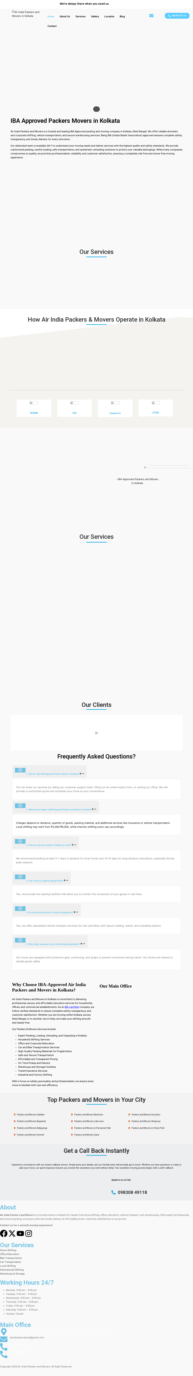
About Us (65, 16)
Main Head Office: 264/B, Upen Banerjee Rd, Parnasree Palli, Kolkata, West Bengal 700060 (59, 1329)
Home (50, 16)
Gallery (95, 16)
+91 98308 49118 (19, 1345)
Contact (52, 26)
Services (81, 16)
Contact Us (115, 413)
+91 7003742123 (19, 1352)
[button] (177, 16)
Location (109, 16)
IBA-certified (72, 1006)
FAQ (74, 413)
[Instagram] (28, 1233)
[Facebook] (4, 1233)
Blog (122, 16)
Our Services (17, 1245)
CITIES (155, 412)
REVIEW (34, 413)
